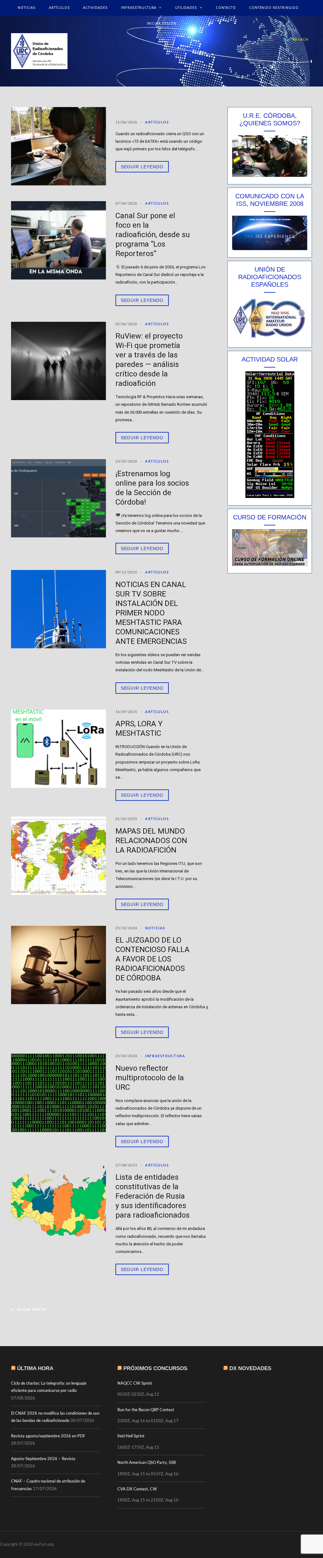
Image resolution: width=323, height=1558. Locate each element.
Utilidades (186, 8)
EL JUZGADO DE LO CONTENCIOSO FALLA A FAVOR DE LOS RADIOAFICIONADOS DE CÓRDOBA (152, 959)
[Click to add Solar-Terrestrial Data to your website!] (269, 496)
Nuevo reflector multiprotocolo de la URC (149, 1078)
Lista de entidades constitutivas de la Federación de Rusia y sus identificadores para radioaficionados (152, 1196)
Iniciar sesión (161, 23)
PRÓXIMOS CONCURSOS (155, 1368)
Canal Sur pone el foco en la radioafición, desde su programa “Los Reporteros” (152, 234)
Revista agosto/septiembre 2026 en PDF (48, 1436)
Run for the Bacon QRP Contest (145, 1410)
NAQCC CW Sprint (134, 1383)
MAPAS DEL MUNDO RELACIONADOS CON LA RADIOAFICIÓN (151, 840)
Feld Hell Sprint (130, 1436)
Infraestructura (138, 8)
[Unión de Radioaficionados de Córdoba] (39, 51)
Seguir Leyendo (142, 166)
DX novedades (250, 1368)
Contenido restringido (274, 8)
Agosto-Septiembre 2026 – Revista (43, 1459)
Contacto (226, 8)
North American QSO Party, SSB (146, 1463)
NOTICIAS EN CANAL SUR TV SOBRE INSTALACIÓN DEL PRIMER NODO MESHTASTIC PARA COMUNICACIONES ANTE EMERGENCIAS (151, 613)
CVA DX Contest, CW (137, 1489)
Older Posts (31, 1309)
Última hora (35, 1368)
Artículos (59, 8)
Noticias (27, 8)
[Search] (287, 39)
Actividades (95, 8)
